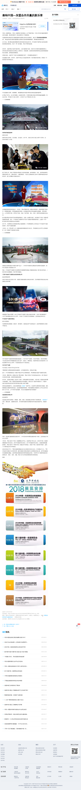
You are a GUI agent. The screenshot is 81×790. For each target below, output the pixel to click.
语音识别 (38, 773)
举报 (47, 18)
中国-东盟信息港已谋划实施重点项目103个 (15, 637)
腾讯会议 (27, 771)
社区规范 (55, 748)
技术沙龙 (3, 752)
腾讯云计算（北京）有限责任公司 (32, 787)
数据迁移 (38, 777)
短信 (37, 776)
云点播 (59, 776)
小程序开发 (16, 777)
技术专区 (3, 760)
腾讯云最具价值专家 (40, 748)
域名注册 (16, 766)
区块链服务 (38, 766)
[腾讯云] (5, 5)
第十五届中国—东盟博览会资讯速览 (13, 671)
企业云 (37, 771)
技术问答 (3, 750)
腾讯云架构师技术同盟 (40, 750)
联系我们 (55, 752)
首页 (3, 9)
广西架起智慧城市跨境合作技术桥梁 (13, 680)
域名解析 (16, 768)
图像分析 (71, 771)
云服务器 (27, 766)
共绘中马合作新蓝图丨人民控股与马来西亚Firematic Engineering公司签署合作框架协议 (16, 642)
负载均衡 (27, 776)
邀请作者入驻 (21, 750)
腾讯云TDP (38, 754)
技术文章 (3, 748)
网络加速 (60, 766)
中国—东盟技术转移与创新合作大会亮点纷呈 (15, 709)
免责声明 (55, 750)
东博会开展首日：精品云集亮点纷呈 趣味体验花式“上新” (16, 714)
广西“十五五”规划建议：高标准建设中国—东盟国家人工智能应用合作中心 (16, 728)
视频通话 (60, 771)
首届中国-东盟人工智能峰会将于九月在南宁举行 (16, 690)
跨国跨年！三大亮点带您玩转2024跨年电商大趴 (16, 719)
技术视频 (3, 754)
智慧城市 (45, 399)
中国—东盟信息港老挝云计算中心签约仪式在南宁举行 (16, 666)
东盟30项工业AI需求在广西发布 (12, 685)
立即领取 (42, 26)
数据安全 (16, 776)
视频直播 (38, 768)
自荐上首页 (20, 752)
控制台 (65, 5)
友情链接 (55, 754)
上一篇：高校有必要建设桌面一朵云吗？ (10, 624)
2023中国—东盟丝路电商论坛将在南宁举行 (15, 647)
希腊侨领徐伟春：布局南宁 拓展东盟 (13, 695)
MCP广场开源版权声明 (58, 756)
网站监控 (27, 777)
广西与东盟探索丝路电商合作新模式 (13, 676)
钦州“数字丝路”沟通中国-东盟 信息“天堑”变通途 (16, 652)
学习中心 (3, 756)
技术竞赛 (20, 754)
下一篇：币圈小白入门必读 (8, 626)
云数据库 (71, 766)
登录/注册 (74, 5)
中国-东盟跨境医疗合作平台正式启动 (13, 661)
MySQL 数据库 (17, 773)
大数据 (23, 386)
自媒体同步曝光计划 (22, 748)
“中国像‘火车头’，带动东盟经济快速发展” (14, 656)
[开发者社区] (13, 5)
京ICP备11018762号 (52, 787)
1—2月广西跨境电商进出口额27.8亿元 (13, 700)
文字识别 (49, 776)
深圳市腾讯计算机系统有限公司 (25, 785)
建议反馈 (59, 5)
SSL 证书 (27, 773)
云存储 (26, 768)
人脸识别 (16, 771)
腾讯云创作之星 (39, 752)
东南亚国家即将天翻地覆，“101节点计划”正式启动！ (16, 724)
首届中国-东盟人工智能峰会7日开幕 (13, 704)
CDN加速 (49, 771)
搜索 (65, 9)
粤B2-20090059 (44, 785)
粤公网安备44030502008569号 (56, 785)
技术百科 (3, 758)
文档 (55, 5)
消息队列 (49, 766)
